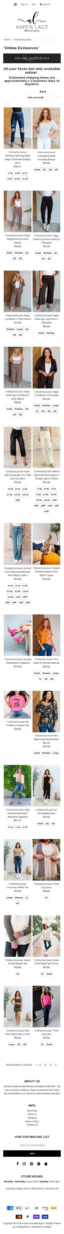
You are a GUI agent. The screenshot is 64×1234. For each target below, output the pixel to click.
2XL (50, 170)
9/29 (17, 179)
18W (18, 500)
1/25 (10, 173)
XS (46, 898)
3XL (56, 170)
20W (50, 506)
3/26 (17, 173)
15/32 (25, 494)
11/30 (25, 179)
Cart (46, 4)
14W (54, 500)
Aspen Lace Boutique (33, 1223)
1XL (44, 170)
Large (20, 329)
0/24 (10, 827)
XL (37, 411)
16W (36, 506)
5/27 (25, 173)
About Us (32, 1114)
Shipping (32, 1117)
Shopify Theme (53, 1223)
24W (46, 511)
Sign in (24, 4)
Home (7, 39)
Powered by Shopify (41, 1226)
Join (34, 4)
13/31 (17, 494)
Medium (19, 253)
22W (57, 506)
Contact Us (32, 1124)
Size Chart (32, 1110)
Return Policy (32, 1121)
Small (37, 170)
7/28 (10, 179)
